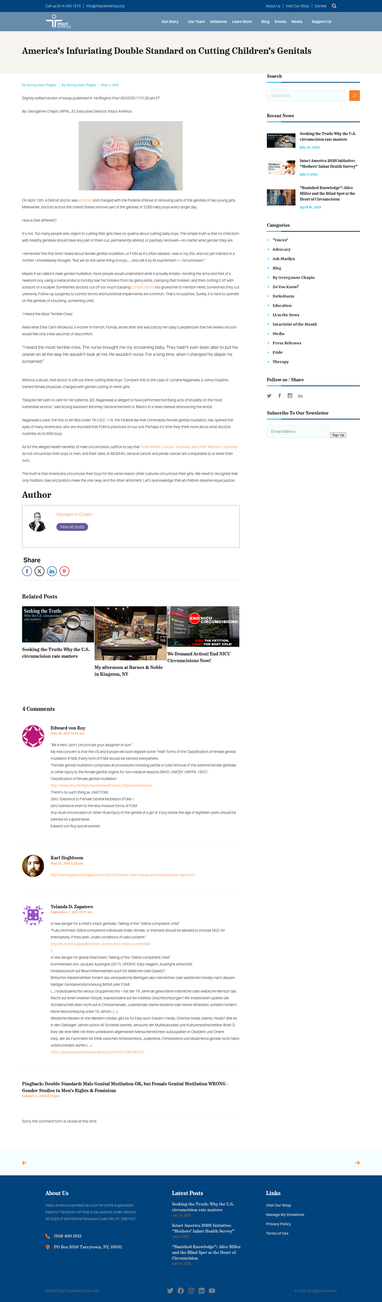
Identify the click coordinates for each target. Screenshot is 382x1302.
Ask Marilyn (284, 258)
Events (280, 21)
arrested (85, 200)
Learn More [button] (242, 21)
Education (282, 305)
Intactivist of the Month (295, 324)
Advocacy (282, 249)
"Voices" (280, 240)
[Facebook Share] (27, 571)
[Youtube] (212, 1290)
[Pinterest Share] (64, 571)
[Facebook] (180, 1290)
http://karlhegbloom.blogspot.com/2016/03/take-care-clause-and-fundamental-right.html (123, 875)
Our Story (170, 21)
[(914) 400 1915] (47, 1236)
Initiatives (218, 21)
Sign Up (338, 435)
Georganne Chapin (42, 85)
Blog (265, 21)
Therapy (281, 361)
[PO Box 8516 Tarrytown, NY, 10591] (47, 1247)
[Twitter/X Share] (39, 571)
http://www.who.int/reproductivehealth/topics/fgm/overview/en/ (101, 785)
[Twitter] (170, 1290)
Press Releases (287, 343)
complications (142, 287)
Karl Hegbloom (67, 858)
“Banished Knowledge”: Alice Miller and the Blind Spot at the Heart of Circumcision (327, 194)
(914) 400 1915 (68, 1236)
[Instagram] (191, 1290)
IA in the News (286, 315)
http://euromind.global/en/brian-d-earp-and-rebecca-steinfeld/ (101, 944)
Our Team (196, 21)
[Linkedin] (201, 1290)
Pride (278, 352)
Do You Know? (286, 287)
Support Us (321, 21)
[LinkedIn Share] (52, 571)
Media (297, 21)
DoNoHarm (283, 296)
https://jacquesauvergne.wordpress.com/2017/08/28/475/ (97, 1052)
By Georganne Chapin (79, 85)
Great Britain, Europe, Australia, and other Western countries (189, 446)
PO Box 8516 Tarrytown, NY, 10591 (88, 1247)
